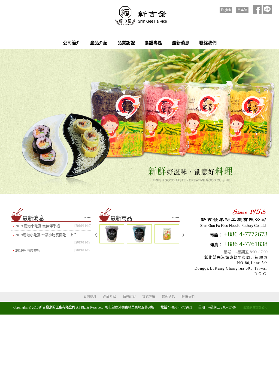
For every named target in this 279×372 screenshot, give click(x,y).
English (226, 10)
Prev (96, 235)
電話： (216, 235)
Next (183, 235)
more (87, 217)
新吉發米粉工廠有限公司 (139, 16)
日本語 (242, 10)
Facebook (257, 9)
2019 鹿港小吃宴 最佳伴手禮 (53, 226)
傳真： (216, 245)
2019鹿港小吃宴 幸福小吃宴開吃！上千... (53, 236)
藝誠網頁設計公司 (255, 307)
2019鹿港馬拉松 (53, 250)
